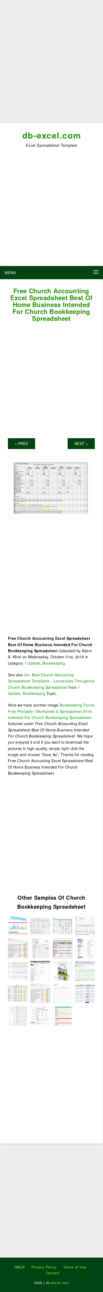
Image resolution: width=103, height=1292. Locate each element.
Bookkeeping (54, 663)
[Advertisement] (51, 63)
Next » (81, 443)
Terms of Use (74, 1266)
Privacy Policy (44, 1266)
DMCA (19, 1266)
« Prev (21, 443)
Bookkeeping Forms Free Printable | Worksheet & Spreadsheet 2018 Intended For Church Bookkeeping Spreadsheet (51, 711)
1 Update (32, 663)
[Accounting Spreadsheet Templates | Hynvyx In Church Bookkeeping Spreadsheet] (63, 925)
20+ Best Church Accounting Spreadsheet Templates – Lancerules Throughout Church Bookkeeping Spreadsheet (51, 681)
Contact (53, 1272)
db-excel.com (51, 135)
